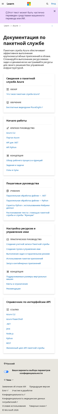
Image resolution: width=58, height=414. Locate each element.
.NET (8, 324)
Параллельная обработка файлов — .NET (26, 195)
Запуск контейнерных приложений (23, 263)
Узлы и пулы (12, 170)
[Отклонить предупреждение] (54, 11)
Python (9, 338)
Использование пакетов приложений (24, 258)
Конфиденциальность (13, 394)
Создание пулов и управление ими (23, 249)
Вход (53, 3)
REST (8, 343)
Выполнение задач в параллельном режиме (28, 254)
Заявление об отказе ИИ (14, 386)
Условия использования (14, 406)
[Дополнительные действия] (52, 26)
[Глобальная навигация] (3, 3)
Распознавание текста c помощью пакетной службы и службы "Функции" (27, 213)
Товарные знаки (37, 406)
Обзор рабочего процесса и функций (24, 160)
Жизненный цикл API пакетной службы (25, 348)
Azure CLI (10, 133)
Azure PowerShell (14, 319)
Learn (6, 25)
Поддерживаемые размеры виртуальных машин (26, 277)
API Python (11, 147)
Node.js (10, 333)
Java (8, 328)
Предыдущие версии (39, 386)
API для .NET (12, 142)
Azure (15, 25)
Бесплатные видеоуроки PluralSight (23, 107)
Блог (4, 390)
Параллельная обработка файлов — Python (27, 200)
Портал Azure (12, 137)
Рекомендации (13, 288)
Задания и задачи (15, 165)
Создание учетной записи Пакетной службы (27, 244)
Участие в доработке (22, 390)
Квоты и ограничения (17, 284)
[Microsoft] (29, 4)
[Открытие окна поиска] (47, 3)
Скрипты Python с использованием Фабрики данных (28, 206)
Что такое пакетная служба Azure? (23, 94)
